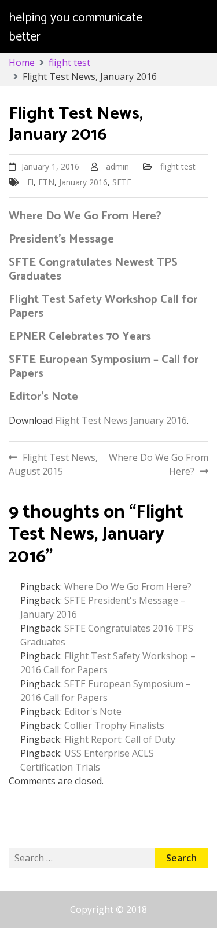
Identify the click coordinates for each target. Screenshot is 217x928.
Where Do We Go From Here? (85, 216)
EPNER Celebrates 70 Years (80, 336)
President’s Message (61, 239)
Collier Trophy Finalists (114, 725)
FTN (46, 182)
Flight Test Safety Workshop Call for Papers (103, 306)
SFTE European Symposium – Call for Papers (103, 366)
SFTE (121, 182)
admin (117, 166)
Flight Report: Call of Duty (119, 739)
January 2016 (83, 182)
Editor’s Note (43, 396)
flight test (178, 166)
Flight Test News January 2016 (121, 420)
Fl (30, 182)
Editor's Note (93, 711)
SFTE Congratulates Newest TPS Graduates (93, 269)
